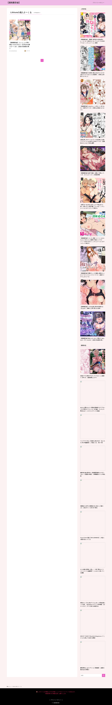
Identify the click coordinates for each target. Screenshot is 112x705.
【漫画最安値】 (14, 3)
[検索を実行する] (103, 675)
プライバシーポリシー (56, 700)
